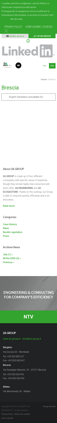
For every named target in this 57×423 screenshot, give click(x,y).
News (6, 228)
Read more (9, 205)
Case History (10, 224)
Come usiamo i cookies (38, 26)
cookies (5, 19)
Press (6, 236)
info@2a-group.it (16, 36)
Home (44, 79)
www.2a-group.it (11, 338)
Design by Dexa (49, 406)
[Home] (7, 65)
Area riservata (7, 418)
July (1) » (8, 254)
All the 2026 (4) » (12, 258)
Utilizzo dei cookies (22, 414)
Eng (52, 66)
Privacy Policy (13, 26)
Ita (44, 66)
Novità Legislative (12, 232)
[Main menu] (18, 63)
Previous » (8, 262)
